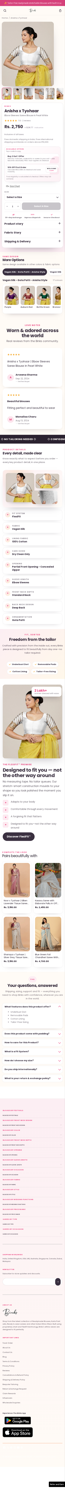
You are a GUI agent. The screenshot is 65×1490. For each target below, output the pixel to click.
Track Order (8, 1343)
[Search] (5, 10)
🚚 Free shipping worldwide (32, 5)
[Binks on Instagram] (15, 1448)
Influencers (7, 1398)
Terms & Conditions (11, 1361)
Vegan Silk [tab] (55, 272)
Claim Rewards (9, 1393)
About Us (6, 1348)
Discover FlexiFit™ (19, 836)
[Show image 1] (6, 94)
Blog (4, 1357)
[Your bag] (60, 10)
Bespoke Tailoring (10, 1384)
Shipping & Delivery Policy (14, 1380)
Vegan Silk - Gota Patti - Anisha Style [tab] (24, 272)
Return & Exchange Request (14, 1389)
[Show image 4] (39, 94)
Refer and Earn (57, 1484)
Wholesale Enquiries (11, 1403)
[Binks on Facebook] (4, 1448)
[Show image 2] (17, 94)
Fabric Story (12, 232)
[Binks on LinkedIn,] (22, 1448)
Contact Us (7, 1352)
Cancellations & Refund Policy (16, 1375)
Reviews (6, 1371)
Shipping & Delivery (17, 241)
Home (5, 18)
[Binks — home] (32, 10)
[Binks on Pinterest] (11, 1448)
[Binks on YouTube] (18, 1448)
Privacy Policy (8, 1366)
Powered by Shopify (45, 1456)
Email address (13, 1278)
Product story (13, 224)
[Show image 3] (28, 94)
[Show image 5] (50, 94)
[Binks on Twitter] (8, 1448)
